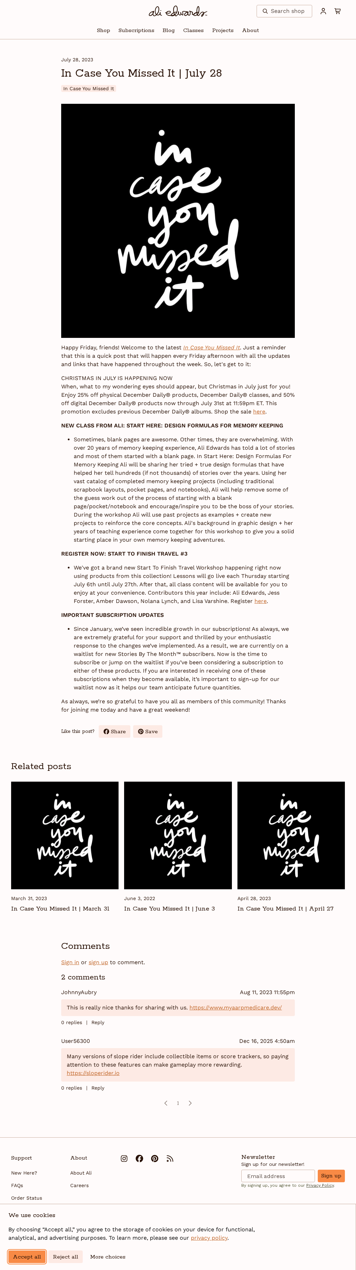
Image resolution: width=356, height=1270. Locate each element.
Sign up (331, 1175)
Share (120, 733)
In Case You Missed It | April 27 (285, 909)
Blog (169, 30)
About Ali (81, 1173)
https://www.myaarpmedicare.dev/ (235, 1007)
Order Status (26, 1198)
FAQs (17, 1185)
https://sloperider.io (93, 1073)
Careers (79, 1185)
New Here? (24, 1173)
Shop (103, 30)
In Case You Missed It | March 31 (60, 909)
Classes (193, 30)
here (259, 411)
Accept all (27, 1257)
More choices (108, 1257)
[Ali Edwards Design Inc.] (178, 11)
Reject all (65, 1257)
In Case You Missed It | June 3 (169, 909)
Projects (223, 30)
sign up (98, 962)
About (250, 30)
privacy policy (209, 1237)
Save (153, 733)
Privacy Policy (320, 1185)
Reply (97, 1022)
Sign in (70, 962)
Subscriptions (136, 30)
